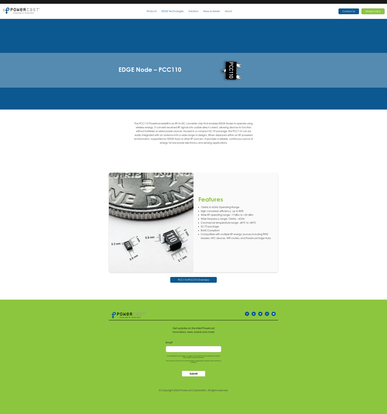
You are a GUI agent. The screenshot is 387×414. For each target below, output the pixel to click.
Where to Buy (373, 11)
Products (152, 11)
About (228, 11)
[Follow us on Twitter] (261, 314)
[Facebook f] (248, 314)
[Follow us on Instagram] (268, 314)
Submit (194, 373)
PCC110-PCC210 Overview (193, 279)
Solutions (193, 11)
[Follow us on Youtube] (275, 314)
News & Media (211, 11)
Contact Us (348, 11)
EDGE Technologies (172, 11)
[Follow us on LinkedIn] (255, 314)
